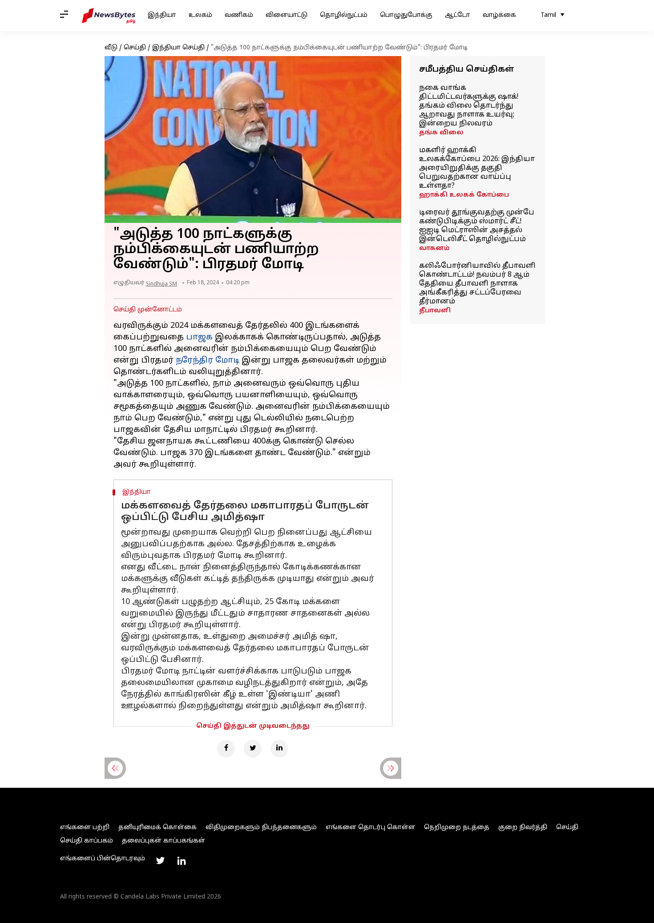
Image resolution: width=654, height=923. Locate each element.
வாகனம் (434, 248)
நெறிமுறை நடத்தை (456, 827)
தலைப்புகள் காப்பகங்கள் (163, 841)
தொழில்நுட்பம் (343, 15)
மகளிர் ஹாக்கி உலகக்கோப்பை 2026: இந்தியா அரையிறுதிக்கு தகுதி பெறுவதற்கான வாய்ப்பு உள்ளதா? (477, 168)
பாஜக (199, 337)
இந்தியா (162, 15)
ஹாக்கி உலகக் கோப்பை (464, 195)
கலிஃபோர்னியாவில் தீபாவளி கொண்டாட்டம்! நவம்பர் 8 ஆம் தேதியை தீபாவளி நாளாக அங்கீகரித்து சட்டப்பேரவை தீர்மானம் (477, 284)
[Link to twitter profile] (160, 860)
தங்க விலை (441, 133)
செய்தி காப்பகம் (86, 841)
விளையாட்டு (286, 15)
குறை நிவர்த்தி (522, 827)
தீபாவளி (435, 310)
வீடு (111, 48)
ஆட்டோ (457, 15)
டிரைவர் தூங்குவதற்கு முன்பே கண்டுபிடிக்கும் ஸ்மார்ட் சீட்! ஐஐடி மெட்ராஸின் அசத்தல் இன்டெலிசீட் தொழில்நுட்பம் (476, 226)
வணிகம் (239, 15)
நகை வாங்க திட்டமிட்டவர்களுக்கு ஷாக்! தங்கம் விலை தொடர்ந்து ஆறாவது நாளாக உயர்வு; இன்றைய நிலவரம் (468, 106)
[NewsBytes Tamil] (108, 16)
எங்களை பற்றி (84, 827)
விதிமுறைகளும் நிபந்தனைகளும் (261, 827)
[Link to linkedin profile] (181, 860)
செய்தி (135, 48)
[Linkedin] (279, 749)
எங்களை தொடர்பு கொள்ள (370, 827)
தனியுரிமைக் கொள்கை (157, 827)
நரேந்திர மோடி (207, 360)
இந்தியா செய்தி (178, 48)
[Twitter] (253, 749)
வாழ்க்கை (499, 15)
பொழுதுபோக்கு (406, 15)
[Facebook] (226, 749)
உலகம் (200, 15)
